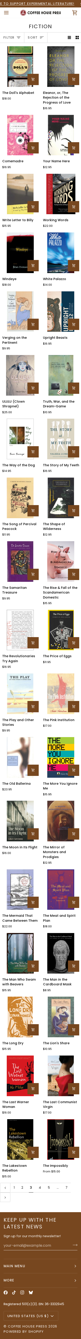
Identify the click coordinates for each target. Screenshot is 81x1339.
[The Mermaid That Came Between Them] (20, 889)
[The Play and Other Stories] (20, 693)
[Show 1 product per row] (69, 37)
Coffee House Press (27, 1326)
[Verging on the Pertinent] (20, 311)
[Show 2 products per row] (77, 37)
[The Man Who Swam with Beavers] (20, 953)
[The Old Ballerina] (20, 757)
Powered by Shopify (24, 1331)
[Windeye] (20, 252)
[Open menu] (10, 12)
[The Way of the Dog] (20, 439)
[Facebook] (6, 1292)
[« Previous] (5, 1187)
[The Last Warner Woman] (20, 1076)
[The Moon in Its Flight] (20, 821)
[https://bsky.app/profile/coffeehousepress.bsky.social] (31, 1292)
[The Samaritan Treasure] (20, 561)
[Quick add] (73, 1152)
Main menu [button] (14, 1266)
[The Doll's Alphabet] (20, 66)
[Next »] (5, 1197)
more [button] (9, 1280)
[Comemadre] (20, 135)
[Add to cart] (33, 79)
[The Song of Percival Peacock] (20, 498)
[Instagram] (22, 1292)
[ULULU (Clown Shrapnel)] (20, 375)
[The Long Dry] (20, 1017)
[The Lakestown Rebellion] (20, 1139)
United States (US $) (28, 1315)
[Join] (73, 1244)
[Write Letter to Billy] (20, 194)
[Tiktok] (14, 1292)
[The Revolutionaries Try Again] (20, 630)
